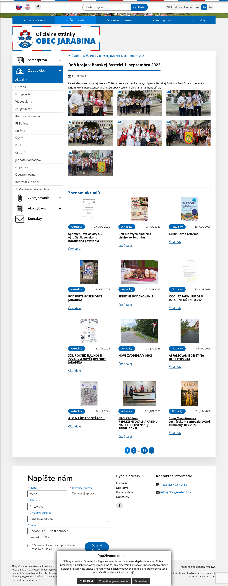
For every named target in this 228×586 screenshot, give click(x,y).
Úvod (75, 56)
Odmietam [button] (141, 581)
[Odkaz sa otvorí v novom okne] (38, 7)
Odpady (21, 167)
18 (144, 450)
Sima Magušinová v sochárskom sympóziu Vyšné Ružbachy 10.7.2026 (189, 421)
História (20, 87)
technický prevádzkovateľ (26, 580)
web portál (34, 573)
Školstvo (122, 488)
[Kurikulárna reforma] (190, 209)
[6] (188, 133)
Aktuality (21, 80)
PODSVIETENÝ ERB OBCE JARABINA (85, 298)
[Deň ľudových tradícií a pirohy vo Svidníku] (139, 209)
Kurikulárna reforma (184, 234)
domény (16, 576)
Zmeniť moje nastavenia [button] (113, 581)
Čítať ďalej (75, 249)
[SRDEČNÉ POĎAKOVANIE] (139, 272)
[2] (90, 103)
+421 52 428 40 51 (173, 485)
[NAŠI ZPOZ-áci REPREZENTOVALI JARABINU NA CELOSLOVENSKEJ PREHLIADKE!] (139, 393)
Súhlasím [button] (86, 581)
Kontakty (199, 20)
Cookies (211, 576)
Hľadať (141, 7)
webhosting (47, 573)
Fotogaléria (22, 94)
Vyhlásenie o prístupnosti (202, 573)
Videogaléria (23, 101)
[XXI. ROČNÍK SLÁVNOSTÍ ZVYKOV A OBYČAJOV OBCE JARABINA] (89, 331)
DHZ (18, 145)
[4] (90, 133)
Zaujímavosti (23, 109)
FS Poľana (21, 123)
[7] (90, 163)
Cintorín (20, 153)
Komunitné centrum (29, 116)
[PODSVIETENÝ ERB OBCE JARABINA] (89, 272)
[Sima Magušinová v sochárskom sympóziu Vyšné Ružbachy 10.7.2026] (190, 393)
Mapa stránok (19, 573)
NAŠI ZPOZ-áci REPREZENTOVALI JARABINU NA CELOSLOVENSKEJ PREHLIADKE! (138, 423)
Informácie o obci (27, 182)
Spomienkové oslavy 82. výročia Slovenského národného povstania (85, 237)
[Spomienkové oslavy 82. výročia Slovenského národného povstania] (89, 209)
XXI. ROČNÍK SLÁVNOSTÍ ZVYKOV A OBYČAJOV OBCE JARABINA (87, 359)
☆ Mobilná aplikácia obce (32, 189)
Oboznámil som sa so (54, 547)
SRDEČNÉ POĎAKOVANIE (135, 296)
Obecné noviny (25, 175)
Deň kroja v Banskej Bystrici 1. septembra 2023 (114, 56)
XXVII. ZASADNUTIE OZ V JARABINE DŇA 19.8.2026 (186, 298)
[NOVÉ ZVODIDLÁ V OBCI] (139, 331)
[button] (33, 20)
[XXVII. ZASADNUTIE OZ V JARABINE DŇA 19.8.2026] (190, 272)
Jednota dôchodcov (28, 160)
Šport (19, 138)
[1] (139, 103)
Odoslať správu (97, 547)
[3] (188, 103)
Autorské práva (197, 576)
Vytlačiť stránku (178, 573)
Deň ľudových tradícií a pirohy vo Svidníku (134, 235)
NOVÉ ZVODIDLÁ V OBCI (135, 355)
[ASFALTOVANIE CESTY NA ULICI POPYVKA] (190, 331)
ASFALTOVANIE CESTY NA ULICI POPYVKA (186, 357)
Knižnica (20, 131)
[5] (139, 133)
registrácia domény (32, 576)
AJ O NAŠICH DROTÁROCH (86, 418)
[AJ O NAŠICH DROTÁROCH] (89, 393)
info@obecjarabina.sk (175, 492)
